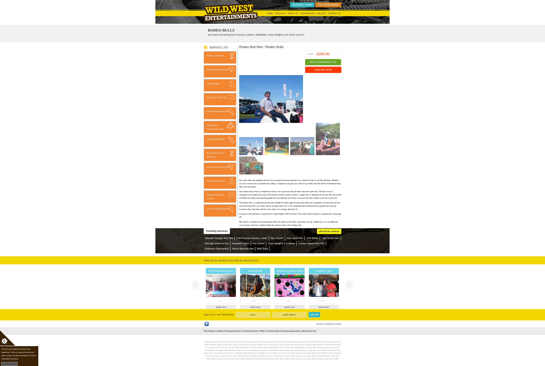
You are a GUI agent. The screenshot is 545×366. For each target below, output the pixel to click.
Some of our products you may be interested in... (232, 260)
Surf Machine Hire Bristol (224, 353)
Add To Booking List (323, 62)
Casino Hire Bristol (230, 345)
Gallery (321, 13)
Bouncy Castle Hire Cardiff (304, 342)
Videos (220, 331)
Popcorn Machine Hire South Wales (228, 356)
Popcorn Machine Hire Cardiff (317, 345)
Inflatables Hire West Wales (251, 347)
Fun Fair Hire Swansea (248, 345)
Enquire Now (323, 69)
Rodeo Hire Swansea (324, 342)
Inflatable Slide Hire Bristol (246, 353)
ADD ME (314, 314)
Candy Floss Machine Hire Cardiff (231, 359)
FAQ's (262, 331)
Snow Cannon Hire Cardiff (327, 359)
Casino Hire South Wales (282, 342)
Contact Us (334, 13)
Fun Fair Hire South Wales (228, 347)
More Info (221, 307)
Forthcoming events (291, 331)
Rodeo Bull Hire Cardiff (269, 356)
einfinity (338, 324)
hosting (328, 324)
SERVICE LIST (218, 47)
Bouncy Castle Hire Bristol (216, 342)
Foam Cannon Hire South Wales (303, 359)
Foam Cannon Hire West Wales (292, 345)
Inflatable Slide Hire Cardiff (315, 353)
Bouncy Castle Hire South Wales (313, 350)
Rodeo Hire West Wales (280, 359)
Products (280, 13)
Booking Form (309, 331)
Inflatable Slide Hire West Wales (229, 350)
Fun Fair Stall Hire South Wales (316, 356)
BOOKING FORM (302, 4)
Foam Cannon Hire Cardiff (289, 350)
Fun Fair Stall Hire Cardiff (289, 347)
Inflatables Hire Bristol (269, 350)
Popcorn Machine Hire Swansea (290, 353)
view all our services (329, 231)
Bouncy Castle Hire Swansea (312, 347)
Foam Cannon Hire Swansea (291, 356)
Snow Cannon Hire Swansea (260, 342)
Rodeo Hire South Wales (268, 345)
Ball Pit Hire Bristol (251, 356)
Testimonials (307, 13)
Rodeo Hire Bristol (270, 347)
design (319, 324)
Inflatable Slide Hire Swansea (257, 359)
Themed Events (250, 331)
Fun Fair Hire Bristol (251, 350)
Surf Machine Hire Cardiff (237, 342)
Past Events (209, 331)
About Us (293, 13)
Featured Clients (233, 331)
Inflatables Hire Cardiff (267, 353)
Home (270, 13)
